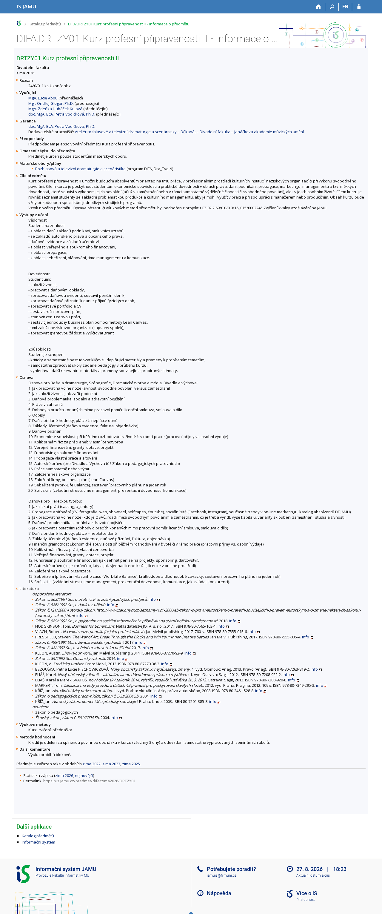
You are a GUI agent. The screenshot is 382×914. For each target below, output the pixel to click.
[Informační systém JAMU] (18, 23)
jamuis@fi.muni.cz (221, 875)
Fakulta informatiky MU (70, 875)
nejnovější (84, 775)
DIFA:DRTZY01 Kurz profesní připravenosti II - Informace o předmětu (129, 24)
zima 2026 (64, 775)
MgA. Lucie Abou (43, 98)
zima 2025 (131, 763)
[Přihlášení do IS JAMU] (359, 7)
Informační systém (38, 842)
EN (345, 6)
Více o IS (306, 893)
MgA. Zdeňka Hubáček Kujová (55, 108)
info (152, 599)
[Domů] (318, 7)
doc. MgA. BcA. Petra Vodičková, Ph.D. (61, 114)
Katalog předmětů (45, 24)
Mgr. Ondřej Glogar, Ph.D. (51, 103)
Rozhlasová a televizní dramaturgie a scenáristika (80, 168)
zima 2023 (111, 763)
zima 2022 (92, 763)
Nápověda (219, 893)
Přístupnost (305, 900)
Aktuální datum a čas (313, 875)
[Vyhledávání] (332, 7)
